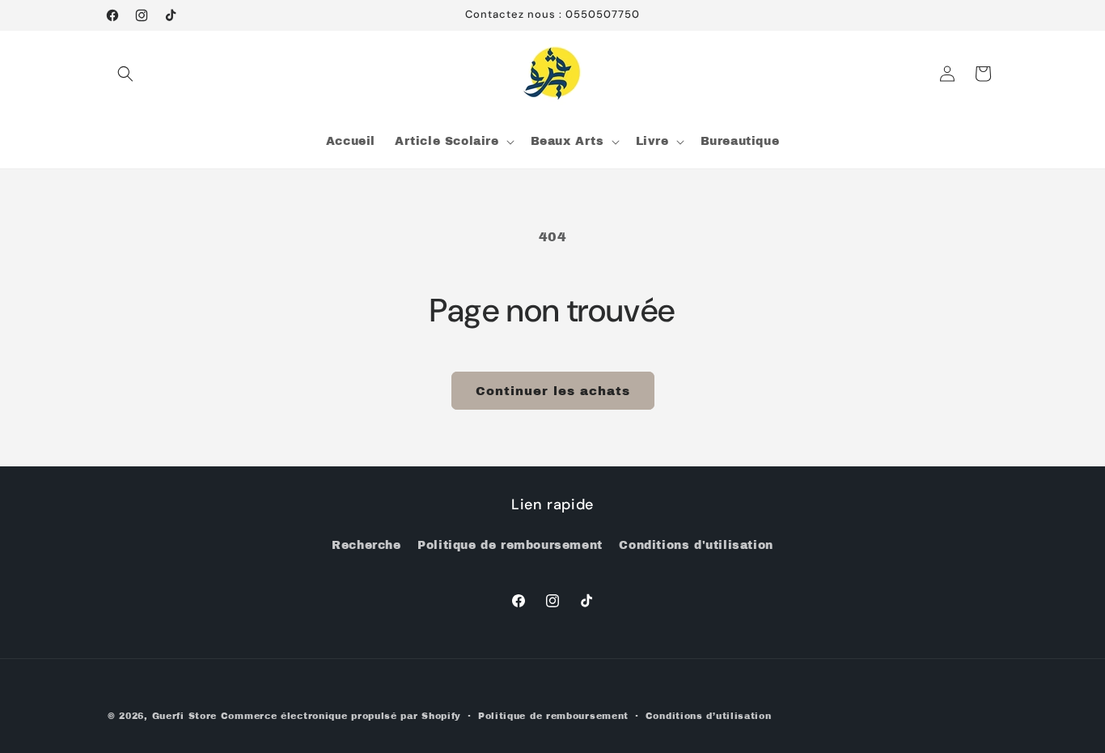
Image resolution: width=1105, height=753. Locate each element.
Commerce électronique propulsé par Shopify (341, 716)
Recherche (366, 545)
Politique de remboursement (510, 545)
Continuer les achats (553, 391)
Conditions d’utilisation (709, 716)
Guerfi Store (184, 716)
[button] (125, 73)
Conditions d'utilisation (696, 545)
